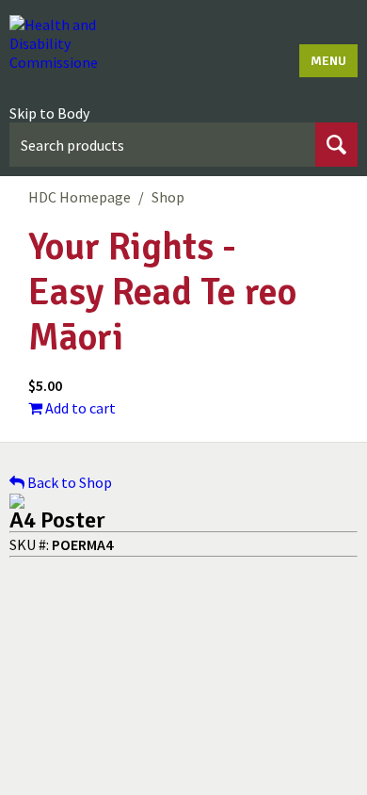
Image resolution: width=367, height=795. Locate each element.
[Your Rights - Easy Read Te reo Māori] (183, 501)
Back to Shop (68, 482)
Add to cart (79, 407)
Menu (328, 61)
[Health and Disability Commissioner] (53, 43)
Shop (168, 196)
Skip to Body (49, 113)
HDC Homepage (79, 196)
